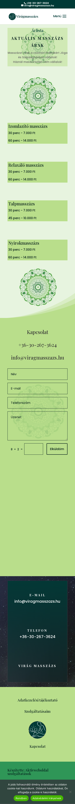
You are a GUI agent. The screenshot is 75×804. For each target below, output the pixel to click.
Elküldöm (57, 449)
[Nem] (70, 792)
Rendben (21, 798)
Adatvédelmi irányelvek (46, 798)
